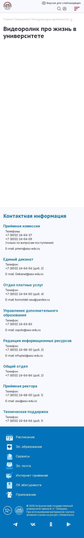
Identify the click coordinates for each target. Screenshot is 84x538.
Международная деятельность (50, 19)
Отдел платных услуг (23, 285)
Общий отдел (15, 366)
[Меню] (77, 9)
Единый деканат (18, 259)
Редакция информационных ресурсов (37, 341)
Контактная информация (34, 216)
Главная (8, 19)
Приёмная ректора (20, 386)
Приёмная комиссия (21, 226)
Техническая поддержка (25, 412)
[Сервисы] (64, 8)
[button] (4, 532)
